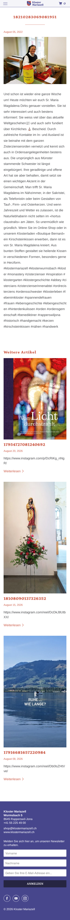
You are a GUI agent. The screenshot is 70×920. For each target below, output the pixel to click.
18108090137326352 (25, 598)
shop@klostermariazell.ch (20, 828)
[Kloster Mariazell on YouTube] (17, 898)
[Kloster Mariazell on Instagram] (26, 898)
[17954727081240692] (35, 398)
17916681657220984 (24, 752)
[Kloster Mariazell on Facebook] (8, 898)
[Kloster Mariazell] (35, 3)
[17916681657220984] (35, 691)
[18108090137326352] (35, 537)
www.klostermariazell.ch (19, 832)
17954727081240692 (24, 444)
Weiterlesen (13, 471)
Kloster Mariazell (24, 909)
